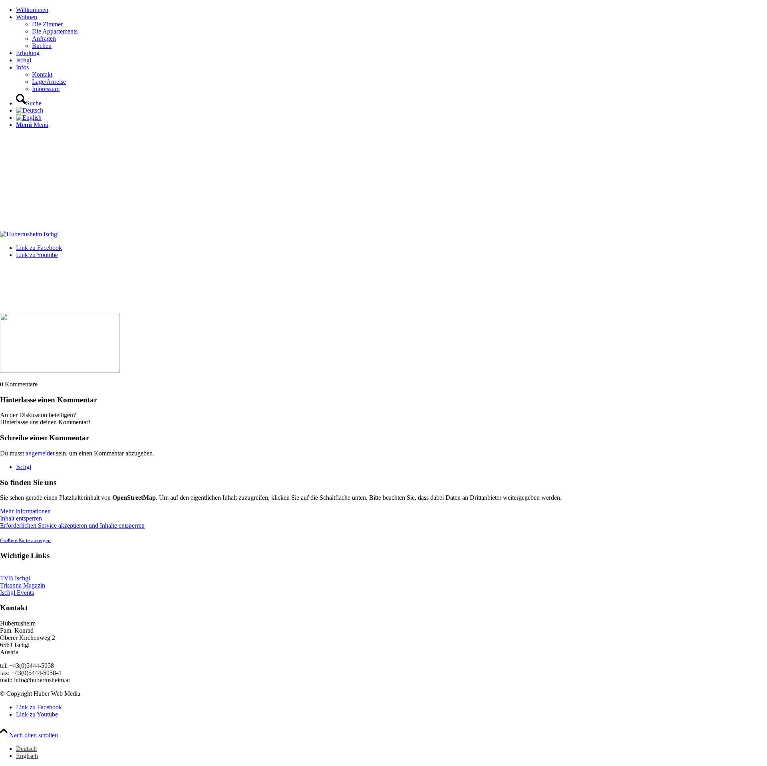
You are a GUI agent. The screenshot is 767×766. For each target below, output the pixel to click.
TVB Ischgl (15, 578)
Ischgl (23, 466)
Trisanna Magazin (22, 585)
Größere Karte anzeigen (25, 540)
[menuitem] (391, 10)
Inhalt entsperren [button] (21, 518)
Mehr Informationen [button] (25, 511)
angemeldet (40, 453)
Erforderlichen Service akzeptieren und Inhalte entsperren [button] (72, 525)
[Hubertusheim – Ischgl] (29, 234)
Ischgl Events (17, 592)
